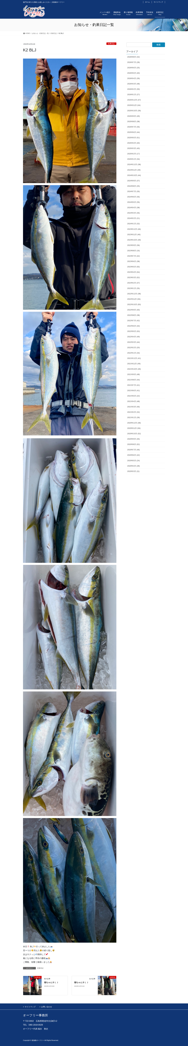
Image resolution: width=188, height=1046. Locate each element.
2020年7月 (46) (133, 450)
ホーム (147, 2)
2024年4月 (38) (133, 207)
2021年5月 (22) (133, 396)
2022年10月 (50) (134, 304)
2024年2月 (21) (133, 218)
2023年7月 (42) (133, 256)
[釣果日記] (32, 985)
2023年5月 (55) (133, 267)
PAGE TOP (181, 1012)
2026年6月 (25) (133, 68)
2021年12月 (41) (134, 358)
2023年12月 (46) (134, 229)
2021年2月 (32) (133, 412)
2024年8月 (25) (133, 186)
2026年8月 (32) (133, 57)
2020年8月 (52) (133, 444)
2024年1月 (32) (133, 224)
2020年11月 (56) (134, 428)
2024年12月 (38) (134, 164)
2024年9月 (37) (133, 181)
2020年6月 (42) (133, 455)
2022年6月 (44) (133, 326)
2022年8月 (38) (133, 315)
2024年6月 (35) (133, 197)
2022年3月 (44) (133, 342)
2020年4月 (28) (133, 466)
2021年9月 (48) (133, 374)
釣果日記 (111, 44)
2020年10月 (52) (134, 434)
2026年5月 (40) (133, 73)
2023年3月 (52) (133, 277)
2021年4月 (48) (133, 401)
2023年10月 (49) (134, 240)
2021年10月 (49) (134, 369)
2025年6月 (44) (133, 132)
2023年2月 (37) (133, 283)
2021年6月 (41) (133, 390)
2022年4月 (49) (133, 337)
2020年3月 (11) (133, 471)
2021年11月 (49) (134, 364)
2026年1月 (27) (133, 94)
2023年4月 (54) (133, 272)
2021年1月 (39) (133, 417)
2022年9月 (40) (133, 310)
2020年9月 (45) (133, 439)
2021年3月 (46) (133, 407)
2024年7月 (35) (133, 191)
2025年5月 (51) (133, 138)
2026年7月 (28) (133, 62)
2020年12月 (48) (134, 423)
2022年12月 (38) (134, 294)
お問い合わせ (46, 1007)
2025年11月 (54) (134, 105)
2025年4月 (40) (133, 143)
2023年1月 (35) (133, 288)
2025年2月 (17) (133, 154)
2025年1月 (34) (133, 159)
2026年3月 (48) (133, 84)
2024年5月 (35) (133, 202)
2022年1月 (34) (133, 353)
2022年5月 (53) (133, 331)
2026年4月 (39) (133, 78)
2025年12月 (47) (134, 100)
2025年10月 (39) (134, 111)
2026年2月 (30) (133, 89)
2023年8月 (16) (133, 251)
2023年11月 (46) (134, 234)
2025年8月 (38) (133, 121)
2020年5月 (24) (133, 461)
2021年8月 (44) (133, 380)
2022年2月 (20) (133, 347)
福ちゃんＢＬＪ (51, 982)
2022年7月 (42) (133, 321)
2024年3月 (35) (133, 213)
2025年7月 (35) (133, 127)
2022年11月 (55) (134, 299)
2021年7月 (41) (133, 385)
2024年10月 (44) (134, 175)
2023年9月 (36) (133, 245)
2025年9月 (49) (133, 116)
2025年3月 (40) (133, 148)
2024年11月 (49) (134, 170)
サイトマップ (158, 2)
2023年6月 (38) (133, 261)
